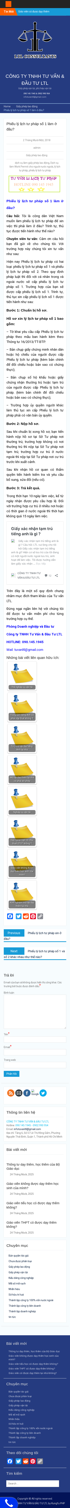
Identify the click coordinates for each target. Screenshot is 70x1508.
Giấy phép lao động (36, 155)
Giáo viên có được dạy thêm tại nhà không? (33, 1373)
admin (37, 147)
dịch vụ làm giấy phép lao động (32, 162)
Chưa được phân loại (20, 1261)
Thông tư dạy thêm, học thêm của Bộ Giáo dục (34, 1351)
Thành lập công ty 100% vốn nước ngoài (31, 1300)
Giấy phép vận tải (18, 1272)
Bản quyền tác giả (19, 1255)
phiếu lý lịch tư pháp (40, 170)
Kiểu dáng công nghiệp (21, 1277)
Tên (7, 1034)
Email (7, 1047)
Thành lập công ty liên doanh (25, 1305)
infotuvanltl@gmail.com (35, 97)
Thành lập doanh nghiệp (22, 1311)
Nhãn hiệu (14, 1289)
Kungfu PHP (58, 1503)
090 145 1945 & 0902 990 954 (37, 93)
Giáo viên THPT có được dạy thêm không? (32, 1368)
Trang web (10, 1059)
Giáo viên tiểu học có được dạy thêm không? (33, 1364)
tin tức (12, 1317)
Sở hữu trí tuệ (16, 1294)
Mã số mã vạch (17, 1283)
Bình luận (9, 992)
